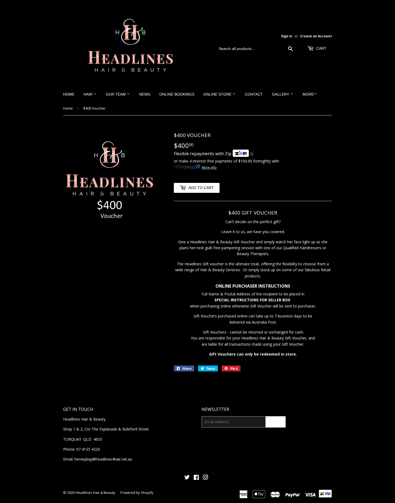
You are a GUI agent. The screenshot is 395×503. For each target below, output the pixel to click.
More (308, 94)
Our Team (116, 94)
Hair (89, 94)
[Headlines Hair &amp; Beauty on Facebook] (196, 477)
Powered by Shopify (136, 492)
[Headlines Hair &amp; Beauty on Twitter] (187, 477)
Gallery (281, 94)
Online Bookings (176, 94)
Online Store (217, 94)
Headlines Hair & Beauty (95, 492)
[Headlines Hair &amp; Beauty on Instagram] (205, 477)
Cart (320, 48)
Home (68, 94)
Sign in (286, 36)
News (144, 94)
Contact (254, 94)
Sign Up (275, 422)
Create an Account (316, 36)
